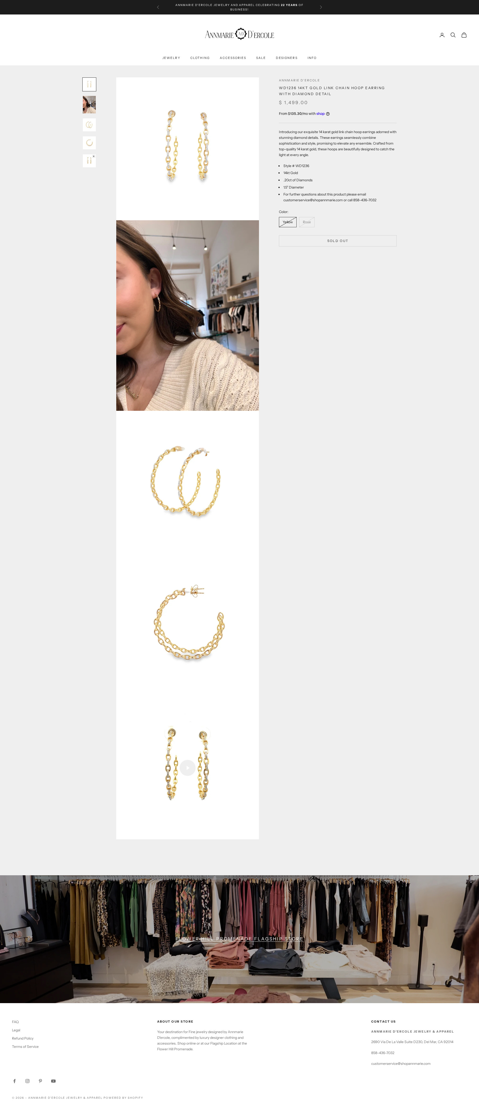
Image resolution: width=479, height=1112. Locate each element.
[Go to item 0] (89, 84)
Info (312, 58)
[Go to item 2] (89, 125)
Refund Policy (22, 1038)
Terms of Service (25, 1046)
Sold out (338, 241)
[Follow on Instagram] (27, 1081)
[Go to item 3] (89, 143)
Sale (261, 58)
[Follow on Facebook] (14, 1081)
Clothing (200, 58)
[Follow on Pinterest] (40, 1081)
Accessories (233, 58)
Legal (16, 1030)
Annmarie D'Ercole (299, 80)
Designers (286, 58)
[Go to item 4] (89, 161)
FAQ (15, 1022)
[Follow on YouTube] (53, 1081)
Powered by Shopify (123, 1098)
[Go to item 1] (89, 104)
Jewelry (171, 58)
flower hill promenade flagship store (240, 939)
